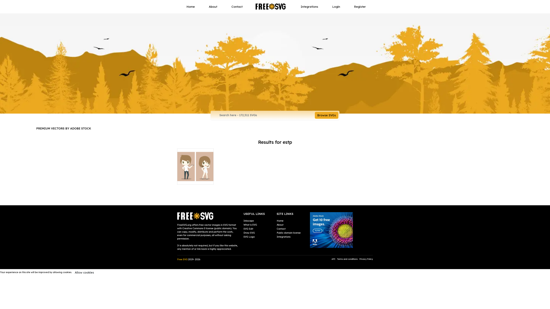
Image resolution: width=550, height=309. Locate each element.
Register (360, 6)
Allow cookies (84, 272)
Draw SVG (249, 232)
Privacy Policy (366, 259)
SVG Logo (249, 236)
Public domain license (289, 232)
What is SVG (250, 224)
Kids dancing (187, 180)
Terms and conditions (347, 259)
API (334, 259)
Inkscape (248, 220)
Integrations (309, 6)
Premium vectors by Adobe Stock (63, 128)
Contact (237, 6)
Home (190, 6)
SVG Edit (248, 228)
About (213, 6)
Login (336, 6)
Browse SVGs (326, 115)
